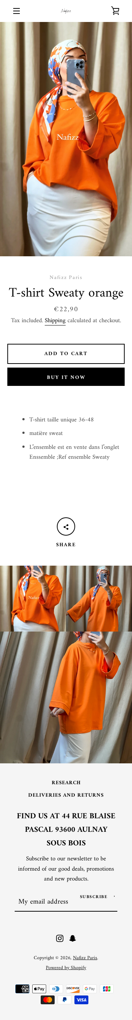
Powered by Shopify (66, 968)
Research (66, 783)
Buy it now (66, 377)
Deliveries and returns (66, 795)
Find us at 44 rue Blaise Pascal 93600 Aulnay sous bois (66, 830)
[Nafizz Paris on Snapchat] (72, 938)
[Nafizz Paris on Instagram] (59, 938)
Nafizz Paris (85, 958)
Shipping (55, 320)
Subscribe (94, 897)
